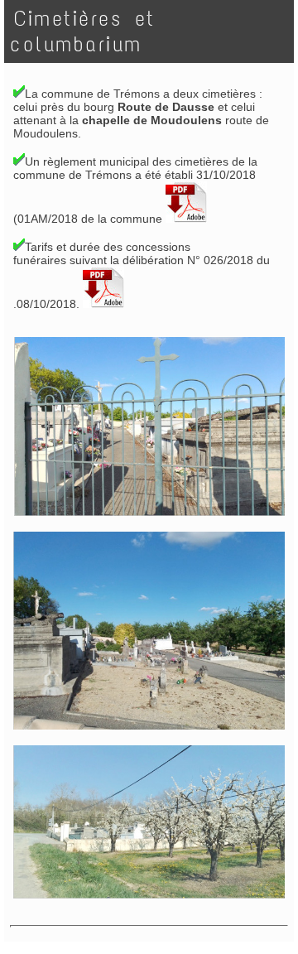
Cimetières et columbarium (83, 31)
